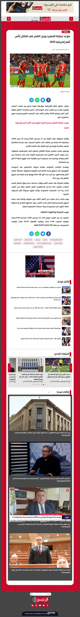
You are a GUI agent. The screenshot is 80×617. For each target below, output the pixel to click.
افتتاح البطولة (28, 240)
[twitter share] (42, 100)
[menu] (71, 19)
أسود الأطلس (17, 240)
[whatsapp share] (37, 100)
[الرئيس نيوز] (40, 600)
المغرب (45, 240)
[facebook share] (48, 100)
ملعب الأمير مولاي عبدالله (44, 243)
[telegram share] (31, 100)
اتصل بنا (31, 610)
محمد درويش (63, 92)
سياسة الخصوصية (40, 610)
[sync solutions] (51, 613)
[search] (9, 19)
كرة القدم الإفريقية (29, 243)
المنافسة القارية (38, 247)
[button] (45, 384)
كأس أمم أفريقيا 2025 (56, 240)
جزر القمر (37, 240)
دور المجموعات (58, 243)
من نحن (49, 610)
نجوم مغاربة (17, 243)
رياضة (66, 32)
